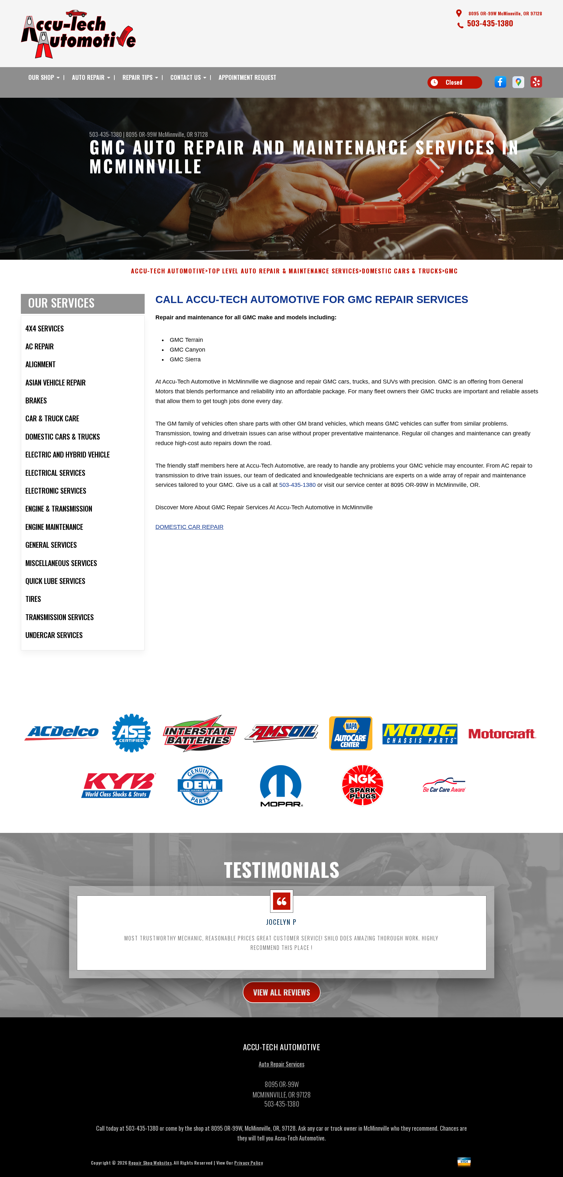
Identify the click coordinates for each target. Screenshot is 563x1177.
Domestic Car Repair (189, 527)
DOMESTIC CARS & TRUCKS (402, 271)
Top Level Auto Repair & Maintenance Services (283, 271)
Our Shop (41, 77)
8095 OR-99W (141, 134)
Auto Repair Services (281, 1064)
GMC (451, 271)
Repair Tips (137, 77)
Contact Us (185, 77)
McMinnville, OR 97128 (183, 134)
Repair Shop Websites (149, 1162)
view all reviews (281, 992)
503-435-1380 (490, 23)
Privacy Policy (248, 1162)
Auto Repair (88, 77)
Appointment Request (247, 77)
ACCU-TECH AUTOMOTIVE (168, 271)
